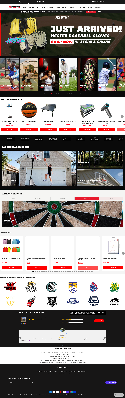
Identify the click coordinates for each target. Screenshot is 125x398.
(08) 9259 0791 (81, 362)
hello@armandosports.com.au (27, 3)
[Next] (120, 34)
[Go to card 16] (78, 94)
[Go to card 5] (54, 94)
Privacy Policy (82, 371)
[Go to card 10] (65, 94)
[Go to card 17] (80, 94)
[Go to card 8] (61, 94)
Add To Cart (9, 129)
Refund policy (34, 394)
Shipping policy (61, 394)
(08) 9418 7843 (79, 360)
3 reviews (62, 335)
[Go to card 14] (74, 94)
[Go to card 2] (47, 94)
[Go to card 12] (69, 94)
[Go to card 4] (51, 94)
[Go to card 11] (67, 94)
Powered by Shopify (25, 394)
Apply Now (90, 11)
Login (100, 11)
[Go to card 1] (45, 94)
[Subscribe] (32, 382)
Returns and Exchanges (50, 371)
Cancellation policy (82, 394)
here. (94, 313)
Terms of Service (53, 374)
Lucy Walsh (61, 334)
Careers (74, 374)
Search (40, 371)
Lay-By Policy (72, 371)
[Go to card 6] (56, 94)
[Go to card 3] (49, 94)
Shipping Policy (63, 371)
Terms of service (52, 394)
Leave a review (99, 321)
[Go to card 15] (76, 94)
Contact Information (65, 374)
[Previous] (4, 34)
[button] (25, 7)
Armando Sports (16, 394)
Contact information (71, 394)
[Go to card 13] (72, 94)
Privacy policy (42, 394)
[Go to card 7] (59, 94)
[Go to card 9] (63, 94)
